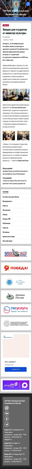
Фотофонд (6, 232)
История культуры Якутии (11, 197)
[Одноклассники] (6, 419)
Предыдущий (15, 171)
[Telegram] (6, 424)
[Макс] (6, 408)
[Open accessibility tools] (28, 4)
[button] (15, 19)
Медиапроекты (7, 201)
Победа (5, 214)
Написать (16, 369)
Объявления (6, 210)
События (6, 25)
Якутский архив (7, 241)
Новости (5, 206)
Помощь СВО (6, 219)
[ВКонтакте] (6, 413)
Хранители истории (8, 236)
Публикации (6, 223)
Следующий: (15, 181)
